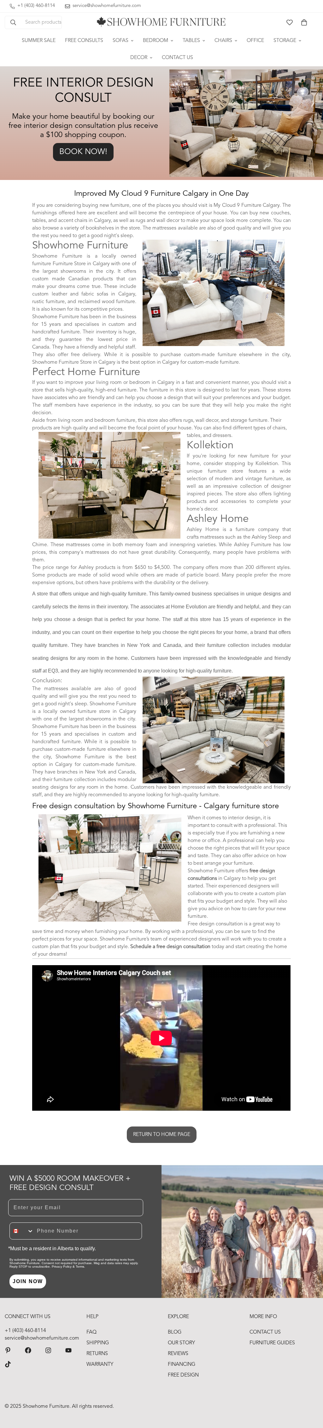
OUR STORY (181, 1343)
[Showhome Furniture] (161, 22)
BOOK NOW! (83, 152)
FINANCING (181, 1364)
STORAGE (284, 40)
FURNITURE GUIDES (272, 1343)
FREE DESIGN (183, 1375)
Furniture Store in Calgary (81, 263)
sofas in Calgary (116, 294)
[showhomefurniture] (8, 1350)
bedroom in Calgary (151, 382)
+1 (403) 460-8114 (25, 1330)
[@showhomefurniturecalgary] (8, 1364)
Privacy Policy (62, 1266)
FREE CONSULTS (84, 40)
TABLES (191, 40)
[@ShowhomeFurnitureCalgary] (68, 1350)
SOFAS (120, 40)
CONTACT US (177, 57)
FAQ (91, 1332)
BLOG (174, 1332)
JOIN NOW (28, 1281)
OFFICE (255, 40)
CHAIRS (223, 40)
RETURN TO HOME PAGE (161, 1134)
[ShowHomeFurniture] (28, 1350)
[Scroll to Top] (310, 1393)
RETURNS (97, 1353)
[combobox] (22, 1231)
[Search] (13, 22)
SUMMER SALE (39, 40)
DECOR (138, 57)
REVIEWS (178, 1353)
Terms (80, 1266)
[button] (304, 22)
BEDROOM (155, 40)
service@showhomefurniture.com (39, 1338)
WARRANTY (99, 1364)
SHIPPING (97, 1343)
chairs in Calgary (92, 220)
